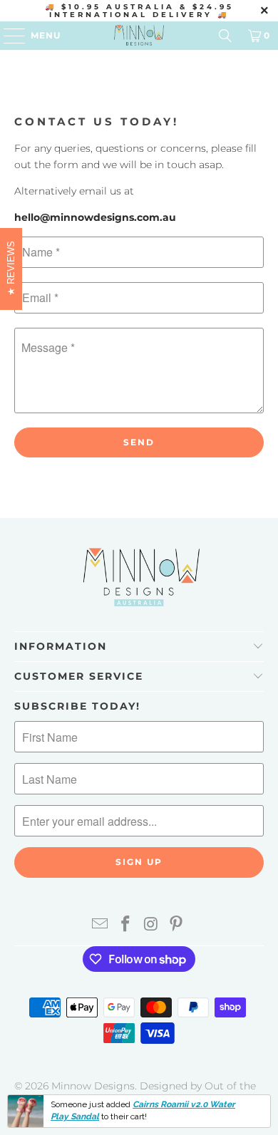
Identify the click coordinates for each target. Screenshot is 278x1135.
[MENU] (7, 35)
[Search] (225, 35)
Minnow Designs (93, 1085)
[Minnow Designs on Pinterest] (176, 925)
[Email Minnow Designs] (100, 925)
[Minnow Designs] (139, 35)
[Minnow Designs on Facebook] (125, 925)
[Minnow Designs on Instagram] (151, 925)
